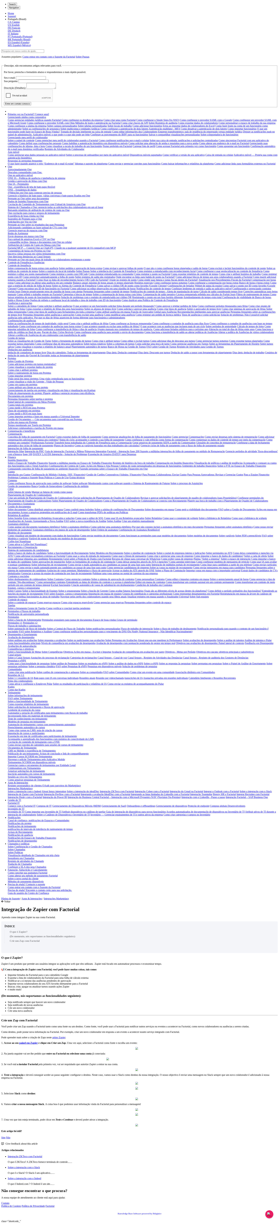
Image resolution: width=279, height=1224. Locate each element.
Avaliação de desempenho (21, 637)
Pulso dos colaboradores (20, 681)
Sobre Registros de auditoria (163, 123)
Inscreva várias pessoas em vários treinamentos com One (36, 253)
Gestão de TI (14, 800)
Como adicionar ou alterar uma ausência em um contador (43, 282)
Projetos (12, 358)
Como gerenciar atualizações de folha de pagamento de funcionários (136, 436)
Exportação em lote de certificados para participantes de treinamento (42, 736)
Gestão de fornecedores (50, 486)
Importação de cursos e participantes (26, 733)
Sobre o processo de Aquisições (186, 483)
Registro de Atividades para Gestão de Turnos (200, 346)
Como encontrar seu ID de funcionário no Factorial (43, 288)
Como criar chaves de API (134, 123)
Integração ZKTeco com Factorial (117, 791)
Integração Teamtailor (201, 794)
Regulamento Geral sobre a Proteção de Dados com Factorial (80, 559)
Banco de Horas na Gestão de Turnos (127, 346)
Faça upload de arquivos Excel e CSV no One (31, 239)
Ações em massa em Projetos (22, 422)
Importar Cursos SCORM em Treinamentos (30, 756)
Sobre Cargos (15, 590)
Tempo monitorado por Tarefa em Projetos (29, 425)
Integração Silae (16, 451)
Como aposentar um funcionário (233, 146)
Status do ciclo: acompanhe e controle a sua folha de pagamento (91, 439)
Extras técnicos (77, 477)
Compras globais (219, 806)
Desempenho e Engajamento (22, 634)
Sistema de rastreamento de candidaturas (28, 550)
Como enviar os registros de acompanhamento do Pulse (135, 683)
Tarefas (11, 605)
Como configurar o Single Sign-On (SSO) (157, 120)
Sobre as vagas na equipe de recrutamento (171, 567)
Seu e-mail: (9, 77)
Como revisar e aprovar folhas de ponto (123, 268)
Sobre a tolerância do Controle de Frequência (113, 271)
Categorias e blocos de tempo (77, 294)
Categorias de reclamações (83, 657)
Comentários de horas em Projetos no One (29, 250)
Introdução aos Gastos (19, 474)
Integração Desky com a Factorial (25, 797)
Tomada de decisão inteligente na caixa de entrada (86, 131)
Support (12, 16)
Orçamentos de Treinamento (22, 747)
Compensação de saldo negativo (159, 294)
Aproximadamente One (20, 169)
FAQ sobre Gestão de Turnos (161, 346)
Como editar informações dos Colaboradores (134, 131)
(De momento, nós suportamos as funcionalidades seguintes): (43, 936)
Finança (12, 457)
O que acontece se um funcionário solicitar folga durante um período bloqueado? (114, 306)
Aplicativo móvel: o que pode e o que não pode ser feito (61, 134)
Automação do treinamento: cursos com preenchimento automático (42, 724)
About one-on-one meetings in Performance (160, 640)
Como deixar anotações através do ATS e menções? (142, 561)
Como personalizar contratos (51, 582)
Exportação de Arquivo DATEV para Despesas (112, 454)
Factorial (50, 1206)
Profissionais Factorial (42, 442)
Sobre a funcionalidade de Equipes (40, 590)
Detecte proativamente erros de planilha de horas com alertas (52, 291)
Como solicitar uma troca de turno (152, 343)
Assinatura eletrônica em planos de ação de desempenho (61, 529)
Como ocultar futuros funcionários (126, 590)
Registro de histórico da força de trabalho (134, 463)
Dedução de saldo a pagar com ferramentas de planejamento (201, 352)
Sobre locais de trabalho (120, 125)
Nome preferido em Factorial (117, 146)
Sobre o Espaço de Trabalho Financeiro (28, 463)
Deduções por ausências (20, 349)
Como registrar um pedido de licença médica (158, 314)
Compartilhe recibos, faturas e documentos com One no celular (40, 242)
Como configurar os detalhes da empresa (82, 120)
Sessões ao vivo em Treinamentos (25, 776)
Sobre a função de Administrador (24, 620)
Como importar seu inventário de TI (43, 811)
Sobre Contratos (55, 579)
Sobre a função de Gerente (95, 590)
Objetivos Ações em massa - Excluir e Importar (87, 652)
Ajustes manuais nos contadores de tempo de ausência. (125, 329)
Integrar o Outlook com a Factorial (221, 791)
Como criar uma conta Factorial (119, 120)
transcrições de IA (133, 678)
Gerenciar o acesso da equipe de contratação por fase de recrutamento (56, 573)
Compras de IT (44, 806)
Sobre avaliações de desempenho (200, 640)
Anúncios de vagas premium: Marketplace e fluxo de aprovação (79, 570)
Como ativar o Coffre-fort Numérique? (27, 544)
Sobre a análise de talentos (230, 640)
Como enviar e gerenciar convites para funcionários (134, 163)
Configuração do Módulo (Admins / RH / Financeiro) (58, 474)
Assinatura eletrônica (18, 524)
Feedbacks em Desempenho (259, 643)
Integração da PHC (34, 451)
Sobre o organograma (69, 590)
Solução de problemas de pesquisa (139, 666)
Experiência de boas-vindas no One (26, 216)
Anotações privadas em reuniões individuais (165, 678)
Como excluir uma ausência (89, 314)
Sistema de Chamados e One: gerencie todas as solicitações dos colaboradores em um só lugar (55, 207)
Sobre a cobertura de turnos (120, 343)
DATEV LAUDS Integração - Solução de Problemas (60, 454)
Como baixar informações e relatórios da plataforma (187, 163)
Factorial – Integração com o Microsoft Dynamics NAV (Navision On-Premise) (140, 797)
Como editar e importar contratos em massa (187, 579)
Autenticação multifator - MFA (164, 128)
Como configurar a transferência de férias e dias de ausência (66, 329)
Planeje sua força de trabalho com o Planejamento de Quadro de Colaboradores (227, 500)
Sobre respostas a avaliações (52, 640)
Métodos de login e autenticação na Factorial (98, 123)
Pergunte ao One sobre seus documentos (28, 198)
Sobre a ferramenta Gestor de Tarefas (27, 608)
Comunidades (15, 669)
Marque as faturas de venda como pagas (52, 492)
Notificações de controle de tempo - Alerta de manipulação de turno (164, 291)
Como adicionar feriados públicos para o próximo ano (180, 329)
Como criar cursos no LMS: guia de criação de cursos (35, 730)
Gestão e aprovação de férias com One (27, 181)
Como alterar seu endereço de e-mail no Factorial (224, 143)
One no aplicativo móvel (20, 175)
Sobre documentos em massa (159, 509)
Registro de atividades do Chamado (26, 861)
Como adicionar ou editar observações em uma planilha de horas (103, 288)
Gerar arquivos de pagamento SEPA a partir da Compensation (164, 442)
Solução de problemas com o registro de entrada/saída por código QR (96, 297)
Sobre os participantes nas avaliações (86, 640)
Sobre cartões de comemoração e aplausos (57, 672)
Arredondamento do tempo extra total (202, 297)
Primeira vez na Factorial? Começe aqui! (28, 114)
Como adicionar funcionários (147, 125)
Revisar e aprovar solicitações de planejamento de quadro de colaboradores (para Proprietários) (188, 497)
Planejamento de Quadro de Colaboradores (30, 495)
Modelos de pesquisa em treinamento (26, 721)
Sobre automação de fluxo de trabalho (27, 628)
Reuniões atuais (87, 678)
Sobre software (80, 483)
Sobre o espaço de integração (236, 559)
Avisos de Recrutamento (20, 832)
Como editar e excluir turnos (135, 341)
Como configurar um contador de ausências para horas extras (50, 326)
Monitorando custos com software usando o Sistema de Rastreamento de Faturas (129, 483)
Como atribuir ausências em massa (113, 311)
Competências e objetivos (21, 649)
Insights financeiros (17, 460)
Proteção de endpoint (198, 806)
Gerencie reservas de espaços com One (27, 230)
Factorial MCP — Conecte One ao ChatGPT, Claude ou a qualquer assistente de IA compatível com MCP (62, 248)
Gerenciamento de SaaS (114, 806)
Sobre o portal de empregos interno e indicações (181, 553)
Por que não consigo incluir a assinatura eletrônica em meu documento (168, 527)
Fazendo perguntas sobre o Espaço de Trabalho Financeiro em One (113, 468)
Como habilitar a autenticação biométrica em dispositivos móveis (95, 143)
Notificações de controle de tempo (153, 288)
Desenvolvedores (236, 806)
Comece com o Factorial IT (22, 806)
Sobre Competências (52, 652)
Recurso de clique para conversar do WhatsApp (136, 559)
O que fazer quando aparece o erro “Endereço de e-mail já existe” (41, 163)
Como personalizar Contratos (150, 579)
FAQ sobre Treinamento (20, 698)
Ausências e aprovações (20, 303)
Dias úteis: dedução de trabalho (248, 352)
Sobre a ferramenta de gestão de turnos (71, 341)
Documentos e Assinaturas (21, 503)
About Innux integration (54, 791)
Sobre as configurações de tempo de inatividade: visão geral (38, 323)
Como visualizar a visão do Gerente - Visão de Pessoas (36, 381)
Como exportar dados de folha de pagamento (78, 436)
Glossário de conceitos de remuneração (216, 442)
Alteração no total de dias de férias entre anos (232, 329)
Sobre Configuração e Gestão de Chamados (30, 846)
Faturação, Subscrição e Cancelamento (27, 869)
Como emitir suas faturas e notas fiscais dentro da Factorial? (167, 280)
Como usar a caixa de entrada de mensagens (88, 556)
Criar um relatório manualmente (138, 521)
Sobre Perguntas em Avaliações (121, 640)
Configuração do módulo (75, 486)
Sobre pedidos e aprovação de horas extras (80, 268)
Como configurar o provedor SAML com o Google (206, 120)
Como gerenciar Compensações (188, 436)
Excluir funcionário (61, 585)
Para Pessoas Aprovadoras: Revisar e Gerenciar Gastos (215, 474)
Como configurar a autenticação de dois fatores (124, 128)
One (10, 166)
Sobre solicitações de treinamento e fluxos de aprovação (36, 707)
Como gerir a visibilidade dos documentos (196, 509)
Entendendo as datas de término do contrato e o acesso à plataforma (100, 582)
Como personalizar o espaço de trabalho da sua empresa (247, 123)
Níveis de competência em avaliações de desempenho (68, 643)
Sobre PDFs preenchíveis (248, 535)
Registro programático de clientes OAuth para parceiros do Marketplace (44, 785)
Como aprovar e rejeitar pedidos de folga (176, 306)
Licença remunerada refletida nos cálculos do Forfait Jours (206, 294)
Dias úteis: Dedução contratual (122, 352)
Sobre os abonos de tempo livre (100, 309)
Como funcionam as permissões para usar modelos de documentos (152, 535)
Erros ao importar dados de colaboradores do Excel (189, 125)
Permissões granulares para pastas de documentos (67, 620)
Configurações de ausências (22, 320)
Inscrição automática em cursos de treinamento (31, 774)
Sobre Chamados (16, 849)
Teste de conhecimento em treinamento (27, 718)
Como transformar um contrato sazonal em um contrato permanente (200, 582)
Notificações (14, 817)
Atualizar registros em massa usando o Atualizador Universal (158, 596)
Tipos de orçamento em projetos (24, 410)
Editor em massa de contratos (150, 582)
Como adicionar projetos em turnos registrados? (32, 364)
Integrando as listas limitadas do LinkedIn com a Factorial (160, 794)
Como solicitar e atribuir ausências (54, 306)
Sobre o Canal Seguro (19, 657)
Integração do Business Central (84, 797)
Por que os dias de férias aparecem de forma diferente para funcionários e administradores (79, 317)
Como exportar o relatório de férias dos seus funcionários (55, 309)
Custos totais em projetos (20, 404)
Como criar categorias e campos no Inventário (187, 814)
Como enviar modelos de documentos (99, 535)
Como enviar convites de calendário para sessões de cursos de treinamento (45, 745)
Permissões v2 (30, 622)
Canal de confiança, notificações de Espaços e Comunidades (38, 820)
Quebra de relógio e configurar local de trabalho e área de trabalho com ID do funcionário (75, 300)
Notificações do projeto (19, 823)
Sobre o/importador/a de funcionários (219, 134)
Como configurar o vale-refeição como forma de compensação (156, 439)
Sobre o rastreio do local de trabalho (57, 271)
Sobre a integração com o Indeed (24, 791)
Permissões (13, 617)
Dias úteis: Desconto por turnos (154, 352)
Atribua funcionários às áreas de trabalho (39, 596)
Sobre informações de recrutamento (49, 564)
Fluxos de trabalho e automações (24, 625)
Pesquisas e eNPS (17, 660)
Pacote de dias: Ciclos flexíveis (57, 332)
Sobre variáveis (227, 535)
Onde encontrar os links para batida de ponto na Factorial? (145, 277)
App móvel (13, 152)
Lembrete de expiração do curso (24, 710)
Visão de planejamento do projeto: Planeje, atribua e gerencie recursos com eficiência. (51, 393)
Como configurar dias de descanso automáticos (59, 343)
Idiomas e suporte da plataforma (91, 163)
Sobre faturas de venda (19, 492)
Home (11, 13)
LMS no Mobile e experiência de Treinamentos (32, 750)
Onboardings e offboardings (141, 806)
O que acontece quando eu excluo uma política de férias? (111, 326)
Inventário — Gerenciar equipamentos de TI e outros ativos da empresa (126, 814)
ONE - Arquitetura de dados (22, 189)
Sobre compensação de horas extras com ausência (33, 268)
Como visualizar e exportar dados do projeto (30, 367)
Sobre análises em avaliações (22, 640)
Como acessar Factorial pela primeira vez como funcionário (186, 146)
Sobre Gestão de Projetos (20, 361)
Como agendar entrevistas (182, 561)
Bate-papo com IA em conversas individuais (56, 678)
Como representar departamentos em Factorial (196, 593)
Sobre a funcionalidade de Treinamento (28, 701)
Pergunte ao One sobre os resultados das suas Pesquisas (36, 224)
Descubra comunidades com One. (25, 172)
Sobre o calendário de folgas (22, 306)
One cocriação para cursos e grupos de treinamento (34, 213)
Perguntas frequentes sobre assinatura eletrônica (228, 527)
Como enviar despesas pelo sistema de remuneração (231, 436)
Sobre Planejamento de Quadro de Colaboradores (77, 500)
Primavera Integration (96, 451)
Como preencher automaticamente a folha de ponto (48, 277)
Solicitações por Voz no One (22, 221)
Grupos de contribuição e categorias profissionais (147, 593)
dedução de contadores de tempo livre (27, 352)
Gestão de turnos (16, 338)
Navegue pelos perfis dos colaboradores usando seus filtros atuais (93, 596)
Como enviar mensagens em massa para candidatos (219, 567)
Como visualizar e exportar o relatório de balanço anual (43, 346)
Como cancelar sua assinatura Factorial (27, 872)
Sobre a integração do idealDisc (83, 791)
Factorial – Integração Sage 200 (123, 451)
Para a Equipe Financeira (256, 474)
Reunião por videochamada (110, 678)
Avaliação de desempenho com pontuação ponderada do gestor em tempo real (135, 643)
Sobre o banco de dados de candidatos (27, 553)
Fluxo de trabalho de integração (137, 628)
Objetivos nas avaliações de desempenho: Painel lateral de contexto (210, 643)
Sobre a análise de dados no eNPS (125, 663)
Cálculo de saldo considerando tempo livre (221, 291)
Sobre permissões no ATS (219, 553)
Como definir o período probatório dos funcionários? (234, 590)
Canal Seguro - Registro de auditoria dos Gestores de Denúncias (215, 657)
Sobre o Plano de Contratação (170, 570)
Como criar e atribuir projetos (23, 370)
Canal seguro (14, 654)
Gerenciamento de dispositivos (171, 806)
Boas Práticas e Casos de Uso (54, 477)
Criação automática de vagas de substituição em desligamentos (103, 585)
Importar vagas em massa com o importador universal (213, 570)
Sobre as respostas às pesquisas (175, 663)
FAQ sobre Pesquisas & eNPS (71, 666)
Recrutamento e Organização (22, 547)
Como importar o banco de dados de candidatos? (218, 556)
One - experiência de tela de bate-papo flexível (31, 187)
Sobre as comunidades (91, 672)
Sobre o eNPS (151, 663)
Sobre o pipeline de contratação (140, 553)
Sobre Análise (114, 521)
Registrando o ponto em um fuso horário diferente (157, 297)
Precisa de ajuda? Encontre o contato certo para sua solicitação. (40, 890)
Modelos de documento (20, 532)
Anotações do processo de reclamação (50, 657)
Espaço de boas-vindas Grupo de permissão (115, 620)
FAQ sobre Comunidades (116, 672)
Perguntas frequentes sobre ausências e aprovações (48, 314)
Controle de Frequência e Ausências (26, 262)
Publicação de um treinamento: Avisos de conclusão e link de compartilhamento (48, 753)
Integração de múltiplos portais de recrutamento (176, 564)
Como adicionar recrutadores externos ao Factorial (39, 556)
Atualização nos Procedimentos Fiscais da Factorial (225, 280)
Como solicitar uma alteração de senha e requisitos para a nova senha (163, 143)
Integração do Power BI (55, 797)
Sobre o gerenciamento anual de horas (229, 579)
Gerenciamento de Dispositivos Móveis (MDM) (76, 806)
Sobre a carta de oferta (255, 556)
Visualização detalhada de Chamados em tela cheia (33, 855)
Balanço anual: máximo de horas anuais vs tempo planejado (103, 282)
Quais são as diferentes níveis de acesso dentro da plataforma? (175, 590)
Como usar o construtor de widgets (180, 518)
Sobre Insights (15, 518)
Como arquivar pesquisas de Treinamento (29, 779)
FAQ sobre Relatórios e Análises (35, 631)
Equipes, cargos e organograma (24, 588)
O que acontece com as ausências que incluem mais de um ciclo (172, 326)
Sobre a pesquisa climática (41, 666)
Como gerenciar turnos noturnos (212, 341)
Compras (12, 480)
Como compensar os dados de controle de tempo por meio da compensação (227, 439)
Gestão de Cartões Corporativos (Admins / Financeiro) (114, 474)
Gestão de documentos (19, 506)
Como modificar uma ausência (119, 314)
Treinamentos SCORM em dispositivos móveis (32, 762)
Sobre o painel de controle (21, 140)
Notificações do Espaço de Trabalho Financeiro (32, 838)
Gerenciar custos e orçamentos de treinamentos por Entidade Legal (42, 765)
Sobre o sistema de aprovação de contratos (112, 579)
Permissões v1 (15, 622)
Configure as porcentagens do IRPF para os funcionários (119, 134)
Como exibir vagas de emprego (177, 559)
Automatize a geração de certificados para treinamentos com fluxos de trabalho (48, 713)
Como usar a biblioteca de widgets (249, 518)
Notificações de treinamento (22, 826)
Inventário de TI (16, 808)
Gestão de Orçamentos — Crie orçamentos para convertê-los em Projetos (45, 419)
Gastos (11, 471)
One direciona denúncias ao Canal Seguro (29, 256)
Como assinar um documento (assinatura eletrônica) (34, 527)
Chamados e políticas (18, 843)
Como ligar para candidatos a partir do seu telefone (226, 564)
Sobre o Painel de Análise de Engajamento (244, 663)
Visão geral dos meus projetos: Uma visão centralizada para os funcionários (46, 378)
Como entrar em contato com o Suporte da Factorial (48, 56)
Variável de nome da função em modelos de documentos (57, 538)
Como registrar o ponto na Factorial (152, 274)
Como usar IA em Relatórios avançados (124, 518)
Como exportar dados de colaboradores (198, 123)
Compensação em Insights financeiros (174, 463)
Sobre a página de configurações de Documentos (119, 509)
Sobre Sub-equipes (199, 596)
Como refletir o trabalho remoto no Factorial (39, 294)
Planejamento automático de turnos (89, 346)
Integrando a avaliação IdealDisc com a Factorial (105, 794)
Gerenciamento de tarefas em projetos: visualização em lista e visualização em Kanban (51, 390)
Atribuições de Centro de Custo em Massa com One (34, 245)
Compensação (15, 434)
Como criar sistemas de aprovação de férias (244, 309)
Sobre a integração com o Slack (256, 791)
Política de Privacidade (33, 1206)
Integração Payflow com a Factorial (62, 794)
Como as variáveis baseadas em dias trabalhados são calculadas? (107, 445)
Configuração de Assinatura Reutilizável (139, 529)
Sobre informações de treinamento (25, 695)
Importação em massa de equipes (105, 593)
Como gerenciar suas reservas (109, 602)
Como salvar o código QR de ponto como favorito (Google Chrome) (132, 285)
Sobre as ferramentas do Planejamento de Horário (234, 343)
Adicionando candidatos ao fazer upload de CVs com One (37, 227)
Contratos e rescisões (18, 576)
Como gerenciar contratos (77, 579)
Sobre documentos (17, 509)
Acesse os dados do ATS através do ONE (133, 570)
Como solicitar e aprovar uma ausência (136, 309)
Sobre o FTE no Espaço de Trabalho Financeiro (241, 466)
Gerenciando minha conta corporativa (27, 117)
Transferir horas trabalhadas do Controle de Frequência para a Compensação (93, 442)
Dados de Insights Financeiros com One (28, 201)
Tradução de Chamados (20, 864)
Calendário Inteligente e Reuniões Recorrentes (212, 678)
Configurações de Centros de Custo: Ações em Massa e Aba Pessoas (84, 466)
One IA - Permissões (18, 184)
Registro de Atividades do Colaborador (64, 149)
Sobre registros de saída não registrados (95, 277)
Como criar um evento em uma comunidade (152, 672)
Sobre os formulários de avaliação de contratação (90, 561)
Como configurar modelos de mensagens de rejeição (222, 561)
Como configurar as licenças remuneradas (130, 323)
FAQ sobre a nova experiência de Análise (85, 521)
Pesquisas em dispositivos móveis (105, 666)
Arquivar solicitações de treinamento (26, 771)
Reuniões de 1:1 (16, 675)
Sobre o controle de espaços (22, 602)
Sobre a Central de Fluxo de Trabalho (66, 628)
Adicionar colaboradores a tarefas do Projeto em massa (35, 428)
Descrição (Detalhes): (15, 88)
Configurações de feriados (181, 285)
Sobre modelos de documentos (202, 535)
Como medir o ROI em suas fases (25, 413)
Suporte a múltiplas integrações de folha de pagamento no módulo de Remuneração (182, 451)
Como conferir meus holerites (79, 509)
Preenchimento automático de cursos (26, 727)
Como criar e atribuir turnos (106, 341)
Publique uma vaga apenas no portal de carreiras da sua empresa (125, 573)
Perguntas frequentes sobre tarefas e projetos (30, 399)
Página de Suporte (10, 898)
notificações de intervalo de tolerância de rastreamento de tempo (40, 829)
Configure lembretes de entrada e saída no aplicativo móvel (202, 288)
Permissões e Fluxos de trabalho (24, 611)
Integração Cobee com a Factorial (152, 791)
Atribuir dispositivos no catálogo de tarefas (83, 811)
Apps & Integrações (18, 782)
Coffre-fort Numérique (19, 541)
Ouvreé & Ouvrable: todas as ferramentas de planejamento (59, 355)
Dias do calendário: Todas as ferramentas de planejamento (76, 352)
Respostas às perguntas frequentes (25, 160)
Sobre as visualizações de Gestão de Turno (29, 341)
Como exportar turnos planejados (246, 341)
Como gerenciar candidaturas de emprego (128, 567)
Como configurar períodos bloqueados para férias (223, 306)
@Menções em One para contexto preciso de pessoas (35, 192)
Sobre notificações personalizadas (103, 628)
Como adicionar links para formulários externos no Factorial (244, 163)
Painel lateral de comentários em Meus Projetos (32, 402)
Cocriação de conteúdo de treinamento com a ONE (34, 742)
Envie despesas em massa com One (26, 236)
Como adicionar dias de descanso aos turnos (172, 341)
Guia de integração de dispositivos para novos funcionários (136, 811)
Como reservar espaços (48, 602)
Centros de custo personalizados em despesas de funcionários (150, 466)
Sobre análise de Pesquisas (64, 663)
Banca (34, 486)
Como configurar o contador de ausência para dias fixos (180, 323)
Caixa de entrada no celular (219, 155)
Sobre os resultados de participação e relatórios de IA (80, 683)
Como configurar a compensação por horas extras (213, 282)
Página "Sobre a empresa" (207, 559)
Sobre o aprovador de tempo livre (204, 309)
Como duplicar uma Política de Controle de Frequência (150, 300)
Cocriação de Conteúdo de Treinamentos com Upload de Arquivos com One (47, 204)
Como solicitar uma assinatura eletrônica (110, 527)
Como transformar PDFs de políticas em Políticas (103, 512)
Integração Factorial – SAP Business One (247, 797)
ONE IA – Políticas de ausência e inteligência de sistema (36, 178)
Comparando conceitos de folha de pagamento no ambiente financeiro (43, 468)
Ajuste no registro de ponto (123, 280)
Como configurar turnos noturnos (170, 282)
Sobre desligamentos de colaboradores (27, 579)
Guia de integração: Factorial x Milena (64, 451)
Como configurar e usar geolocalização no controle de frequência (229, 271)
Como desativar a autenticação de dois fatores (204, 128)
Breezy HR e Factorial (224, 794)
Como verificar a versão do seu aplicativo (184, 155)
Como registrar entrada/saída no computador (111, 274)
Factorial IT (14, 803)
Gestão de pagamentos (19, 486)
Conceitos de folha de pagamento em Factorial (31, 436)
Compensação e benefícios (21, 431)
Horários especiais (143, 282)
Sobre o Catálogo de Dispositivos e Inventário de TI (63, 814)
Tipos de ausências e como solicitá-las (201, 314)
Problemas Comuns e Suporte (23, 477)
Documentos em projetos (20, 396)
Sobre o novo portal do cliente (23, 878)
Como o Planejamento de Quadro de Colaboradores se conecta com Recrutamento (145, 500)
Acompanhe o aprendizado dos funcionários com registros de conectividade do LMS (51, 739)
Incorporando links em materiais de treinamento (32, 715)
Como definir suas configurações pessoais (40, 143)
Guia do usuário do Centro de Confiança (28, 893)
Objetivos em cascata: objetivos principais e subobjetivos (225, 652)
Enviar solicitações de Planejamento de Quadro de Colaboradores (106, 497)
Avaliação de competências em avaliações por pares (138, 652)
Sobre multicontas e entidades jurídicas (80, 128)
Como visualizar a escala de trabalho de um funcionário (74, 146)
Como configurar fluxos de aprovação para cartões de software (40, 483)
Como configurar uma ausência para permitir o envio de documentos (109, 332)
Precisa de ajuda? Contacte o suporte (26, 884)
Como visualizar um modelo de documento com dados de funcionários (43, 535)
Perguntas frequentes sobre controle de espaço (147, 602)
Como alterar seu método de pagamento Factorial (33, 875)
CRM (11, 489)
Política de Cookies (11, 1206)
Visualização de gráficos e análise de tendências (218, 463)
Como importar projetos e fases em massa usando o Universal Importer (44, 416)
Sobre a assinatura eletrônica (75, 527)
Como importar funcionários (242, 128)
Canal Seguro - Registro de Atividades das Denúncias (155, 657)
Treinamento (14, 692)
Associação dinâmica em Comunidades (195, 672)
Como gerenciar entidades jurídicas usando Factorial (34, 120)
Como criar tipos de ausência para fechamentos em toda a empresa (61, 311)
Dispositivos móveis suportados (146, 155)
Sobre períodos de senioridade (221, 326)
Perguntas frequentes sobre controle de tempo (106, 291)
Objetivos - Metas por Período (180, 652)
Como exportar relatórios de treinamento (28, 704)
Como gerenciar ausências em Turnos (189, 343)
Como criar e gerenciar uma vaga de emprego (170, 556)
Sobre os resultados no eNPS (93, 663)
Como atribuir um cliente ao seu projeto (28, 387)
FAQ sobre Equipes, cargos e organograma (66, 593)
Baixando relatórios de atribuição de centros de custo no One (39, 210)
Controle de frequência (19, 265)
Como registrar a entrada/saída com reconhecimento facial (166, 271)
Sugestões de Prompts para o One (25, 218)
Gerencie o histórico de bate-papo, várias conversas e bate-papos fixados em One (49, 195)
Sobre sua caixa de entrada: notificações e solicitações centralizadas (184, 140)
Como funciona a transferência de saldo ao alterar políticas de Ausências (181, 332)
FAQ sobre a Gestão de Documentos (237, 509)
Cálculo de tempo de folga (250, 326)
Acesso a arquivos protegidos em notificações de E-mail (49, 512)
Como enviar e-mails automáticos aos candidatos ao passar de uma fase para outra (109, 564)
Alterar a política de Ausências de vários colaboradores (246, 332)
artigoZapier (58, 1037)
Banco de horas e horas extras (254, 282)
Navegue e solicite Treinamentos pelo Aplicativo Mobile (36, 759)
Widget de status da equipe (209, 285)
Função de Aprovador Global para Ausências (154, 311)
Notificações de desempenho (22, 840)
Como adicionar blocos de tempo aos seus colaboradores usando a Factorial (214, 277)
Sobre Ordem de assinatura (104, 529)
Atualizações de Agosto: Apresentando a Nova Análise (35, 521)
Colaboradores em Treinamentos (24, 768)
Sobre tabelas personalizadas (92, 125)
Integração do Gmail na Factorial (186, 791)
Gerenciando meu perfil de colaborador (28, 137)
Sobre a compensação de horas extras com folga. (117, 294)
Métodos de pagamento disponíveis (26, 881)
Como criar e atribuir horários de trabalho (240, 274)
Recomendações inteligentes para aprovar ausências (203, 311)
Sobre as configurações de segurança (41, 128)
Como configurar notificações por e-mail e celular (124, 140)
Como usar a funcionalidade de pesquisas (29, 663)
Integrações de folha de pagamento (25, 448)
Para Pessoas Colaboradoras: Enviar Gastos (164, 474)
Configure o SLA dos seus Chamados (27, 867)
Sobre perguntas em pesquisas (206, 663)
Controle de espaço (17, 599)
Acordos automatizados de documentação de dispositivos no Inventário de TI (205, 811)
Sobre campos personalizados (62, 125)
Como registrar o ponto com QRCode (68, 274)
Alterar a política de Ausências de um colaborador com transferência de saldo (47, 335)
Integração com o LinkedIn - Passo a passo (203, 797)
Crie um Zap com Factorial (25, 941)
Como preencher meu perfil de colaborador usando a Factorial (66, 140)
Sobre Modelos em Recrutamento (106, 553)
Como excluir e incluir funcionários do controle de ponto (237, 268)
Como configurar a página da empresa (27, 125)
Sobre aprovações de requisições (48, 561)
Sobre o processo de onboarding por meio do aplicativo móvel (97, 155)
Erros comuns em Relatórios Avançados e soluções (49, 518)
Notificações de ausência (20, 835)
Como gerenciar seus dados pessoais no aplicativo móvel (36, 155)
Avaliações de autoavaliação (22, 646)
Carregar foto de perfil (144, 146)
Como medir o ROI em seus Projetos (26, 407)
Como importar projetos (20, 375)
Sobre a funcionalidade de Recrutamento (68, 553)
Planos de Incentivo (64, 445)
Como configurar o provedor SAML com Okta (51, 123)
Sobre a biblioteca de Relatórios (215, 518)
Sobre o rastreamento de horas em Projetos (29, 373)
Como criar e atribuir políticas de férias (88, 323)
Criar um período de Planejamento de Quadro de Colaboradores (40, 497)
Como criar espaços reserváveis (77, 602)
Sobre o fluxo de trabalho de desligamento (175, 628)
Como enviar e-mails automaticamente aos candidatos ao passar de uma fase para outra (62, 567)
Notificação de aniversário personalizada (28, 614)
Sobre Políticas (15, 852)
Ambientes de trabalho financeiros (199, 466)
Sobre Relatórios (153, 518)
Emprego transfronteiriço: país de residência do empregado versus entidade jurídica (200, 131)
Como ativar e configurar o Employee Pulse (30, 683)
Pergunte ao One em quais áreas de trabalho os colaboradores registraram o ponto (49, 259)
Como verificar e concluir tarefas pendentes (68, 608)
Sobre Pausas (82, 56)
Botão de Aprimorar (18, 233)
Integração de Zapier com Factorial (25, 794)
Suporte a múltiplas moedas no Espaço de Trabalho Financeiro (80, 463)
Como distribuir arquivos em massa (45, 509)
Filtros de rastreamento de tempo (253, 294)
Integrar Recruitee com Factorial (253, 794)
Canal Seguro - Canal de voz (112, 657)
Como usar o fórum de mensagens (129, 556)
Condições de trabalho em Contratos (153, 585)
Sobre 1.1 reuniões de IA (20, 678)
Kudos (11, 686)
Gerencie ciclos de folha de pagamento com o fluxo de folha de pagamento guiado (182, 445)
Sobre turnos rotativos (95, 343)
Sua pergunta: (11, 81)
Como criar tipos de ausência (171, 309)
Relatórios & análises (18, 515)
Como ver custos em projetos (22, 384)
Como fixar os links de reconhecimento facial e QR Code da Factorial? (73, 280)
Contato (5, 1203)
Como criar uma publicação (22, 672)
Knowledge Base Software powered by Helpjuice (139, 1213)
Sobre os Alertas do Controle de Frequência (74, 285)
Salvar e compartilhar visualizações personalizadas (174, 134)
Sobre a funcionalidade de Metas (24, 652)
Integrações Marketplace (20, 788)
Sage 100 (27, 454)
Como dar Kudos (16, 689)
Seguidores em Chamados (21, 858)
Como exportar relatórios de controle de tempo (194, 274)
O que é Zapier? (18, 931)
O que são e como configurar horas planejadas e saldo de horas (176, 268)
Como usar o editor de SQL (89, 518)
